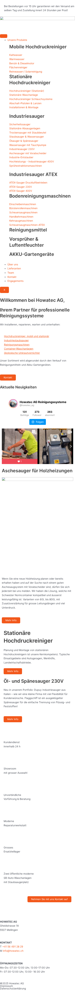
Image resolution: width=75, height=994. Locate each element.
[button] (3, 297)
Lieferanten (14, 268)
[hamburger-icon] (3, 36)
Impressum (6, 985)
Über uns (12, 264)
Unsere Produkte (17, 39)
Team (10, 272)
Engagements (15, 280)
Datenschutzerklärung (13, 988)
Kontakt (11, 276)
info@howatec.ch (12, 950)
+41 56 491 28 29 (12, 946)
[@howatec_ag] (13, 403)
